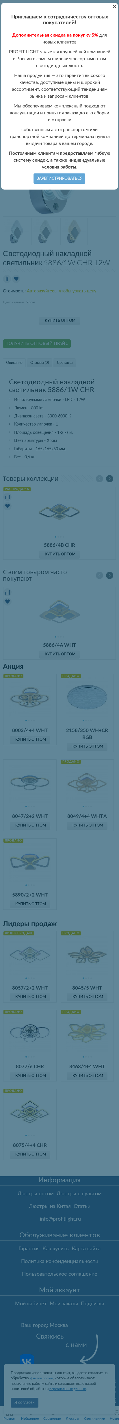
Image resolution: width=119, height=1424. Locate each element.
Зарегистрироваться (60, 179)
